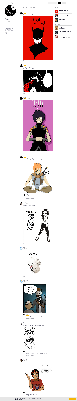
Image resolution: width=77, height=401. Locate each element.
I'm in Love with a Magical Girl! (67, 36)
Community (29, 2)
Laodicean (62, 19)
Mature (34, 2)
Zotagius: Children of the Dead (67, 31)
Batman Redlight (63, 10)
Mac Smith (62, 28)
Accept (72, 399)
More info (16, 399)
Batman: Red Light (64, 15)
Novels (25, 2)
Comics (21, 2)
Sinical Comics (62, 37)
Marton (61, 32)
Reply (24, 60)
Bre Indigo (25, 322)
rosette (27, 194)
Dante (24, 12)
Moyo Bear (25, 359)
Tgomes (24, 247)
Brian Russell (25, 280)
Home (17, 2)
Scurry (60, 27)
